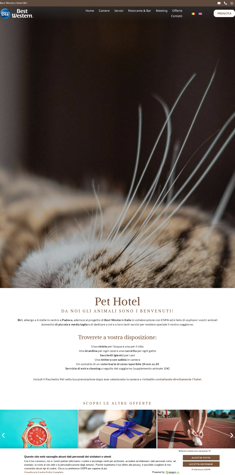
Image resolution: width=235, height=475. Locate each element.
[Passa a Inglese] (200, 13)
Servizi (118, 11)
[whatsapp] (232, 3)
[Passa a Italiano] (193, 13)
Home (90, 11)
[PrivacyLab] (172, 472)
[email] (220, 3)
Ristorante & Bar (139, 11)
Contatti (176, 16)
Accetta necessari (201, 464)
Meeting (161, 11)
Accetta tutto (201, 457)
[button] (3, 435)
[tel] (226, 3)
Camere (104, 11)
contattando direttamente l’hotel (178, 379)
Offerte (177, 11)
